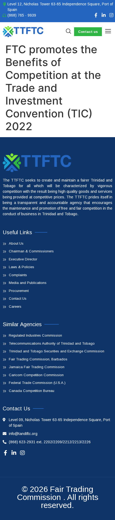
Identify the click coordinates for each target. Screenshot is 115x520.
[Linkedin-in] (103, 15)
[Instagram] (111, 15)
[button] (107, 31)
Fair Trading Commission (55, 493)
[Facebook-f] (96, 15)
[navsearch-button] (68, 31)
